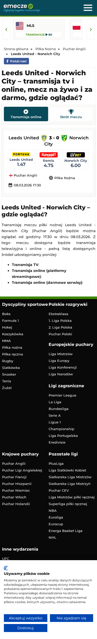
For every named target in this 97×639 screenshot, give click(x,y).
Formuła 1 (10, 320)
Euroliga (56, 517)
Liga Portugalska (63, 435)
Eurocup (56, 524)
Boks (6, 314)
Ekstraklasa (58, 314)
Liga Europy (59, 361)
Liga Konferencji (63, 367)
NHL (52, 537)
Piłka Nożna (62, 178)
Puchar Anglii (25, 175)
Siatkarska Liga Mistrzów (70, 477)
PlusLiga (56, 463)
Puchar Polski (60, 334)
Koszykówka (12, 334)
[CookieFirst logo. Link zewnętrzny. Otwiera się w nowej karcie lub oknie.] (6, 568)
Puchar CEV (59, 490)
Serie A (55, 415)
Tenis (6, 381)
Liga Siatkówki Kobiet (67, 470)
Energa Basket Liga (66, 531)
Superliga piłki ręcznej (68, 504)
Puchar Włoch (14, 497)
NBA (53, 510)
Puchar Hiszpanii (17, 484)
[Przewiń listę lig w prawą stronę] (90, 29)
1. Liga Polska (60, 320)
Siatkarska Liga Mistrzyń (70, 484)
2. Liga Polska (60, 327)
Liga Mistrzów (61, 354)
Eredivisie (57, 442)
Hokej (7, 327)
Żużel (7, 388)
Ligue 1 (55, 422)
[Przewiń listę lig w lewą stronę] (6, 29)
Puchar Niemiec (16, 490)
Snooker (9, 374)
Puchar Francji (14, 477)
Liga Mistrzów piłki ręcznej (72, 497)
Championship (61, 429)
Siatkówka (11, 368)
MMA (6, 341)
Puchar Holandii (16, 504)
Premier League (62, 395)
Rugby (7, 361)
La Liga (55, 402)
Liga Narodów (61, 374)
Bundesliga (59, 409)
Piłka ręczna (12, 354)
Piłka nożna (12, 347)
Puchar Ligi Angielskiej (22, 470)
